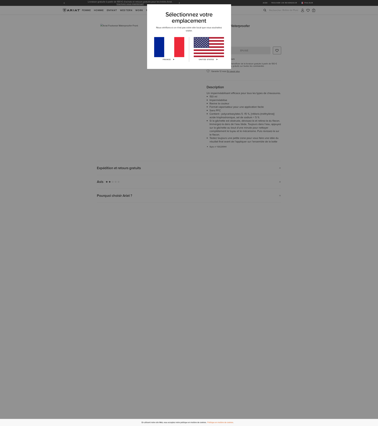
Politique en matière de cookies (220, 422)
